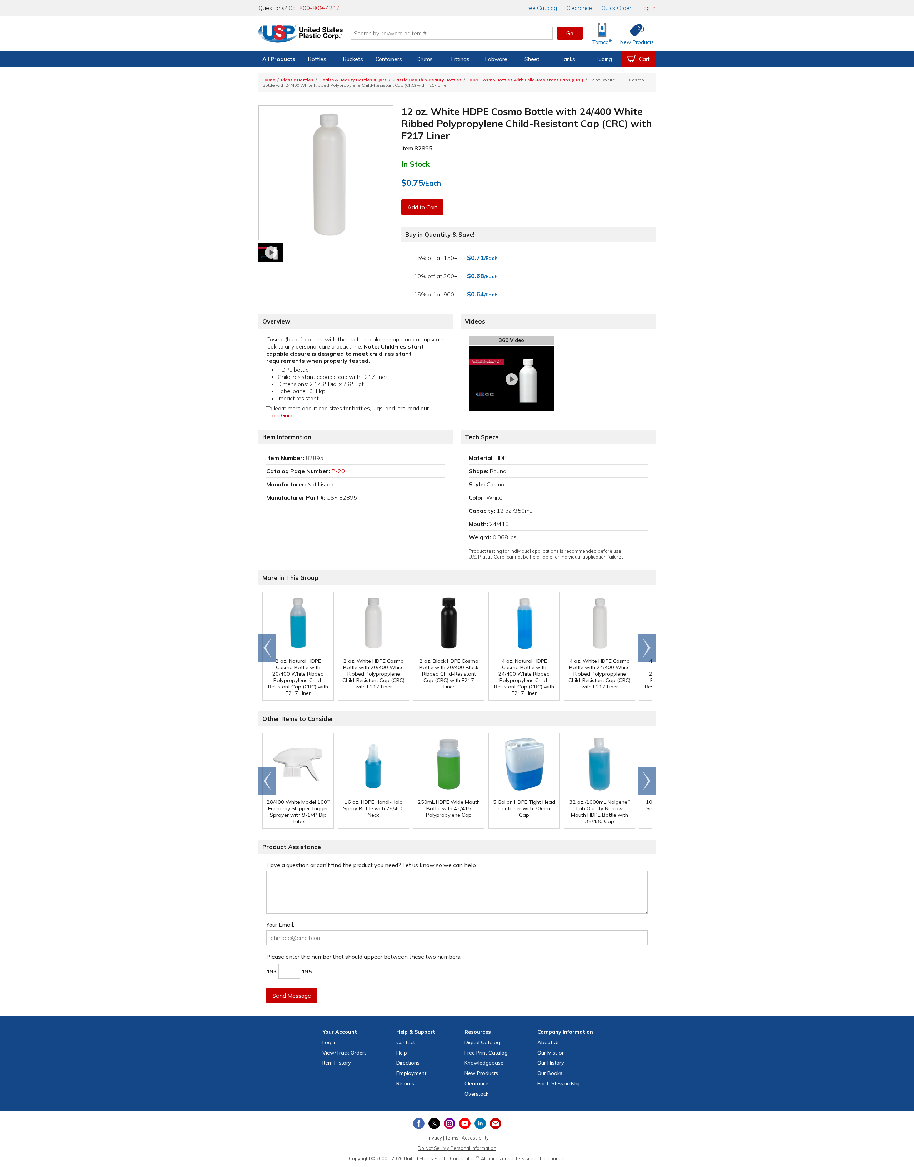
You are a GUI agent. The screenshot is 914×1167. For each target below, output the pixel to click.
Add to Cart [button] (422, 207)
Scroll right (646, 648)
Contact (405, 1042)
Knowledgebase (483, 1063)
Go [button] (569, 33)
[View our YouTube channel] (465, 1123)
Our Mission (551, 1053)
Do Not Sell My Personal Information (457, 1148)
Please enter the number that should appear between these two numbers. (363, 956)
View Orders (344, 1053)
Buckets (353, 59)
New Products (481, 1073)
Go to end (268, 648)
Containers (389, 59)
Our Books (549, 1073)
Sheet (531, 59)
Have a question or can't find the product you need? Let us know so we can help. (371, 864)
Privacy (434, 1138)
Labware (496, 59)
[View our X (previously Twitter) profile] (434, 1123)
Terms (451, 1138)
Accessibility (475, 1138)
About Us (548, 1042)
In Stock (415, 164)
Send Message (291, 995)
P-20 (338, 471)
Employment (411, 1073)
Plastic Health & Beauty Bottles (427, 79)
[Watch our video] (270, 252)
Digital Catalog (482, 1042)
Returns (405, 1083)
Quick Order (616, 7)
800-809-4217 (319, 7)
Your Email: (280, 924)
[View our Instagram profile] (449, 1123)
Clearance (579, 7)
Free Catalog (486, 1053)
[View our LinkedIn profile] (480, 1123)
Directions (408, 1063)
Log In (648, 7)
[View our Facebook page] (419, 1123)
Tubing (603, 59)
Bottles (317, 59)
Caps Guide (281, 415)
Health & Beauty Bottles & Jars (353, 79)
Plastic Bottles (297, 79)
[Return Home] (300, 34)
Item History (336, 1063)
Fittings (460, 59)
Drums (424, 59)
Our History (550, 1063)
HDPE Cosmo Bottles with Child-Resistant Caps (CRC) (525, 79)
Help (401, 1053)
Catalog (540, 7)
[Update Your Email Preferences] (495, 1123)
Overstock (476, 1094)
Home (268, 79)
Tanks (567, 59)
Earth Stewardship (559, 1083)
